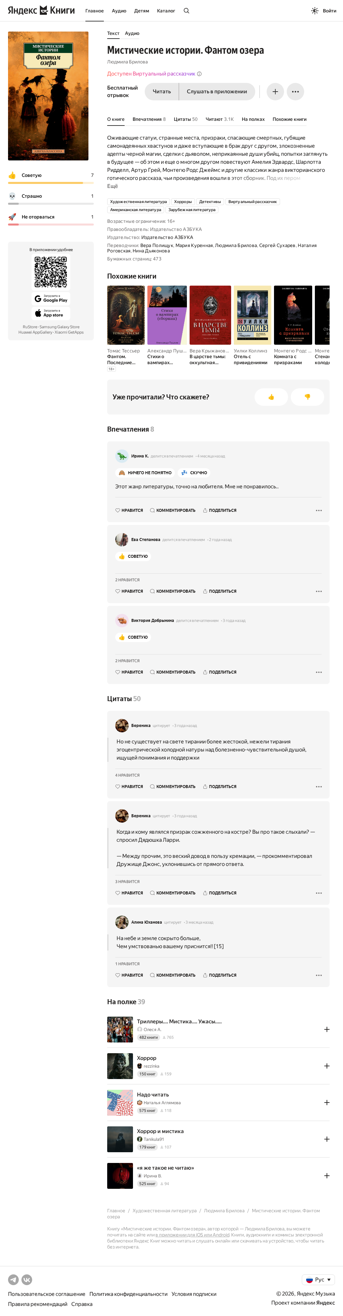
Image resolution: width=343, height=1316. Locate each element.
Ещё (112, 186)
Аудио (119, 10)
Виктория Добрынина (152, 620)
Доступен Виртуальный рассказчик (151, 73)
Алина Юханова (146, 922)
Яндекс (325, 1303)
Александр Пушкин (169, 350)
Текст (113, 33)
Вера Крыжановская (212, 350)
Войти (329, 10)
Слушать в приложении (217, 91)
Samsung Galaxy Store (59, 327)
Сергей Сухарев (277, 245)
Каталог (166, 10)
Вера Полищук (156, 245)
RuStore (30, 327)
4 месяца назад (211, 456)
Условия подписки (194, 1294)
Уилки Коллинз (251, 350)
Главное (94, 10)
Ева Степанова (145, 539)
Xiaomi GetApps (69, 332)
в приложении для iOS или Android (192, 1234)
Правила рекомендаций (37, 1304)
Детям (141, 10)
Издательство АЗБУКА (167, 237)
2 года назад (220, 539)
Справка (81, 1304)
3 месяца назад (199, 922)
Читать (162, 91)
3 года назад (234, 620)
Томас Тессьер (123, 350)
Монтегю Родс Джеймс (300, 350)
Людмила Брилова (127, 61)
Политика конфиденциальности (128, 1294)
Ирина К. (140, 456)
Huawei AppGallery (35, 332)
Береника (141, 725)
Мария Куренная (194, 245)
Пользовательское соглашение (46, 1294)
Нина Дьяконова (151, 250)
